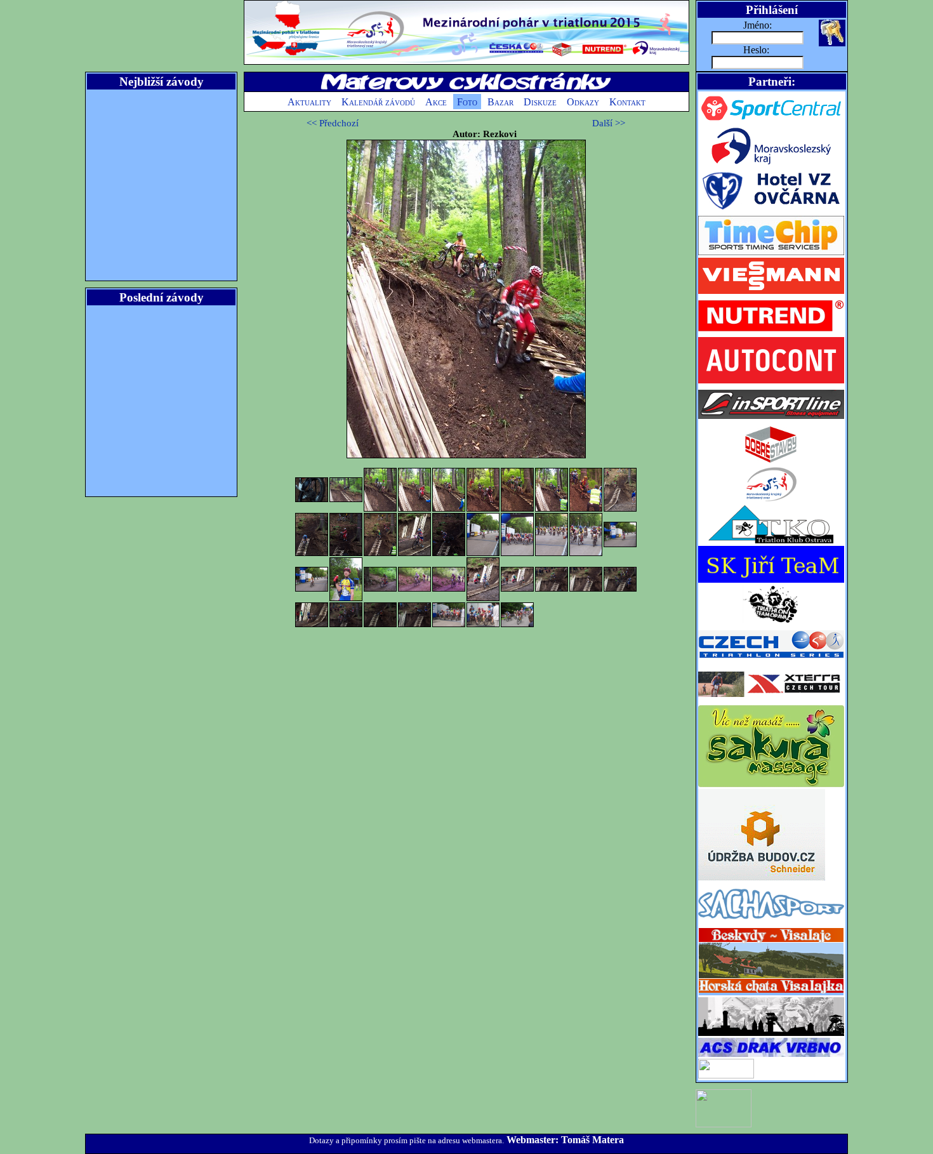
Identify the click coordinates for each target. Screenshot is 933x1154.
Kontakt (627, 101)
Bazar (500, 101)
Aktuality (309, 101)
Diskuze (540, 101)
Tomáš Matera (592, 1139)
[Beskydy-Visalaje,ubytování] (771, 993)
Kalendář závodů (378, 101)
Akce (436, 101)
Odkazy (583, 101)
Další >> (608, 123)
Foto (467, 101)
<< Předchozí (333, 123)
